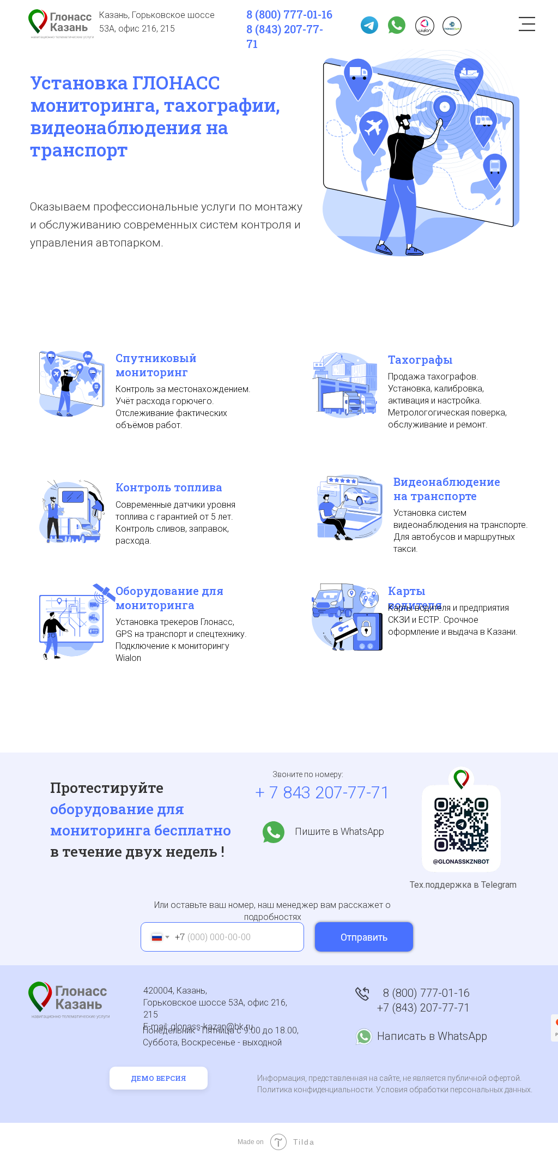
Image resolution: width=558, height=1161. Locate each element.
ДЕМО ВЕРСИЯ (158, 1078)
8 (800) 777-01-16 (289, 14)
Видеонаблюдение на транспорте (446, 488)
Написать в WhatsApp (432, 1036)
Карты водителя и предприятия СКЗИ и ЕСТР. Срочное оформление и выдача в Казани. (453, 620)
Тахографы (420, 359)
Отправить (364, 937)
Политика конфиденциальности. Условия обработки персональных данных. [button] (394, 1089)
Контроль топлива (169, 487)
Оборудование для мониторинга (169, 597)
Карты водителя (415, 597)
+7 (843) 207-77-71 (423, 1007)
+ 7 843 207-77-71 (322, 793)
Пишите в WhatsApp (339, 831)
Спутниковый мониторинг (156, 365)
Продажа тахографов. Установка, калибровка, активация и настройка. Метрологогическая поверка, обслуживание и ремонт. (447, 400)
